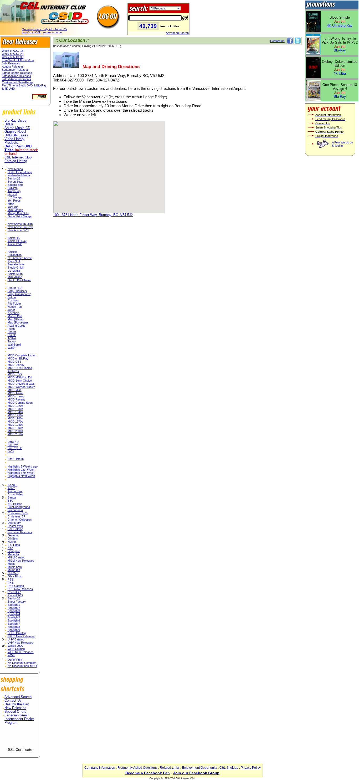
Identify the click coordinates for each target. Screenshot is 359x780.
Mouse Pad (15, 316)
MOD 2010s (15, 434)
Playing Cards (16, 325)
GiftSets (13, 538)
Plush (11, 328)
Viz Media (14, 270)
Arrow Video (15, 494)
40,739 (148, 26)
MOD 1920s (15, 405)
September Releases (15, 69)
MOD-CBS (14, 361)
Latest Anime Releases (16, 76)
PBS (10, 579)
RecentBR (14, 592)
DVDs (8, 124)
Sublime (13, 187)
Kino (10, 548)
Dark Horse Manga (20, 172)
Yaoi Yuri (13, 206)
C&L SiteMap (228, 767)
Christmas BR (16, 516)
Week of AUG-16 (12, 50)
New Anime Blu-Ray (20, 227)
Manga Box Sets (18, 213)
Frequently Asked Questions (137, 767)
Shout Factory (17, 601)
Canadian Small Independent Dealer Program (19, 719)
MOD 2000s (15, 431)
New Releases (15, 708)
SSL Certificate (20, 749)
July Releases (11, 63)
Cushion (13, 300)
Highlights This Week (21, 472)
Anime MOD (15, 273)
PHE (10, 582)
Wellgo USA (15, 645)
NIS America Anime (20, 258)
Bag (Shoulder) (17, 290)
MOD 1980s (15, 424)
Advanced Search (177, 32)
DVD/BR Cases (16, 135)
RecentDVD (15, 595)
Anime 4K (14, 237)
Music (11, 563)
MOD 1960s (15, 418)
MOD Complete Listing (22, 355)
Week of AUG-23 (12, 53)
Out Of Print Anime (19, 280)
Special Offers (15, 712)
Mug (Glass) (16, 319)
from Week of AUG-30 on (18, 60)
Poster (12, 331)
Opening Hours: (44, 29)
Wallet (11, 347)
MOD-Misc (15, 390)
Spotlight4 (14, 614)
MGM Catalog (16, 557)
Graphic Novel (15, 132)
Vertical (12, 194)
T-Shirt (12, 338)
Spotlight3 (14, 611)
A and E (12, 484)
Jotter (11, 309)
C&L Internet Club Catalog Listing (18, 159)
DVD (11, 451)
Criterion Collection (20, 519)
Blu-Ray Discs (15, 120)
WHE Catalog (16, 648)
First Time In (16, 458)
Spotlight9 (14, 630)
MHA (11, 203)
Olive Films (15, 576)
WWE (11, 655)
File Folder (14, 303)
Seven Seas (15, 181)
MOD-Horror (16, 396)
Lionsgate (14, 551)
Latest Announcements (16, 79)
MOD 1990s (15, 427)
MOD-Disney (16, 364)
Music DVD (15, 566)
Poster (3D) (15, 287)
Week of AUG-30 (12, 57)
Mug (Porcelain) (18, 322)
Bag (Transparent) (19, 294)
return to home (52, 32)
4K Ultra (340, 73)
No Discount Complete (22, 662)
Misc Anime (15, 277)
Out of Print (15, 659)
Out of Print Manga (20, 216)
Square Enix (15, 184)
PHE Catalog (16, 585)
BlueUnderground (19, 507)
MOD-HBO (15, 374)
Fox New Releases (20, 532)
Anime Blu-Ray (17, 241)
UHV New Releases (20, 642)
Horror (12, 541)
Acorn (11, 488)
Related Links (170, 767)
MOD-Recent (16, 399)
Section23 (14, 178)
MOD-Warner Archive (21, 386)
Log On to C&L (31, 32)
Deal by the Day (16, 704)
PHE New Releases (20, 589)
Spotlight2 (14, 607)
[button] (20, 738)
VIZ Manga (15, 197)
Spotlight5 (14, 617)
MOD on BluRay (18, 358)
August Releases (13, 66)
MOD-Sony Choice (20, 380)
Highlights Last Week (21, 469)
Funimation (15, 254)
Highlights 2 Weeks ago (23, 466)
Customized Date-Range (17, 82)
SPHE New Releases (21, 636)
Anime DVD (15, 244)
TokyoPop (14, 191)
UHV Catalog (16, 639)
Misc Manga (15, 210)
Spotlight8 (14, 626)
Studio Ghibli (15, 267)
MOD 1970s (15, 421)
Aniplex (12, 251)
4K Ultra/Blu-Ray (339, 25)
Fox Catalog (15, 529)
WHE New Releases (21, 652)
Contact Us (13, 700)
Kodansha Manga (19, 175)
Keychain (13, 313)
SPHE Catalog (17, 633)
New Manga (15, 169)
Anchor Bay (15, 491)
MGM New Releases (21, 560)
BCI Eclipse (15, 503)
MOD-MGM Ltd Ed (20, 377)
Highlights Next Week (21, 476)
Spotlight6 (14, 620)
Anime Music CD (17, 128)
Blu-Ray (13, 445)
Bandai (12, 497)
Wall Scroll (14, 344)
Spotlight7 (14, 623)
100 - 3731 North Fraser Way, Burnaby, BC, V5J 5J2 (93, 215)
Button (12, 297)
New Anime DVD (18, 230)
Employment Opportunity (199, 767)
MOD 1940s (15, 412)
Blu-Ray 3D (15, 448)
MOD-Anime (15, 393)
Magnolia (13, 554)
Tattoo (12, 341)
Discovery (14, 522)
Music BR (14, 570)
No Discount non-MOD (22, 666)
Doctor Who (15, 525)
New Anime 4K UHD (20, 223)
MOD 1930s (15, 408)
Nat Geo (13, 573)
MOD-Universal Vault (21, 383)
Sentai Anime (16, 264)
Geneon (13, 535)
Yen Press (14, 200)
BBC (10, 500)
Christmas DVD (18, 513)
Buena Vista (15, 510)
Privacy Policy (251, 767)
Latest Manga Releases (17, 72)
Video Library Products (14, 141)
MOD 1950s (15, 415)
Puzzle (12, 335)
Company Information (99, 767)
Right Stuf (14, 261)
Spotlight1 (14, 604)
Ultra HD (13, 441)
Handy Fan (15, 306)
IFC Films (14, 544)
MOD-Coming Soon (20, 402)
